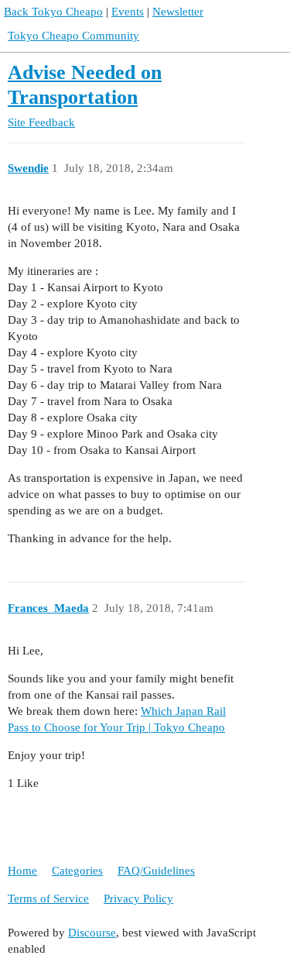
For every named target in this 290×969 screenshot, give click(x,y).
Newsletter (177, 11)
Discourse (92, 932)
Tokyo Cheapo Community (73, 35)
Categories (77, 870)
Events (127, 11)
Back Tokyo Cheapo (53, 11)
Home (22, 870)
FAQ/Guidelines (156, 870)
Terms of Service (48, 898)
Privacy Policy (138, 898)
